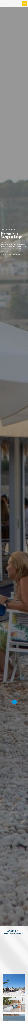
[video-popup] (14, 702)
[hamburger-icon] (24, 3)
